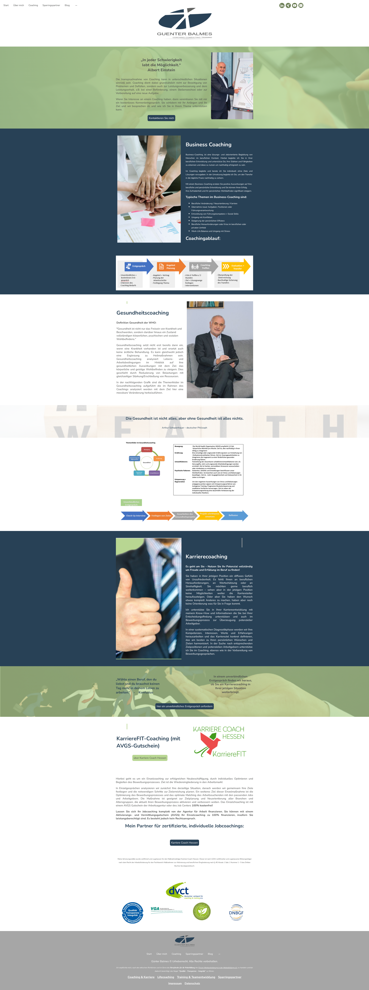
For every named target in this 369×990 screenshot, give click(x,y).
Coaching (33, 5)
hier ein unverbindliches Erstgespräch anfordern (184, 706)
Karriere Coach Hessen (184, 842)
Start (6, 5)
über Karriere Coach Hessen (150, 758)
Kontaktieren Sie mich (161, 118)
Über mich (18, 5)
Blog (67, 5)
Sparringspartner (51, 5)
